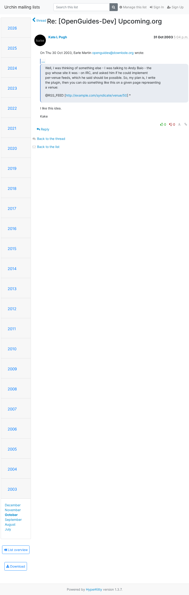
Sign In (158, 7)
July (8, 529)
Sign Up (177, 7)
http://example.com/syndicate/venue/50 (96, 95)
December (13, 505)
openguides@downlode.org (113, 53)
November (13, 510)
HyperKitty (94, 589)
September (13, 519)
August (10, 524)
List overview (17, 550)
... (43, 61)
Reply (44, 129)
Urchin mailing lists (22, 7)
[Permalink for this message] (185, 124)
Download (17, 566)
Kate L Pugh (57, 37)
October (11, 515)
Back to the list (47, 147)
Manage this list (134, 7)
